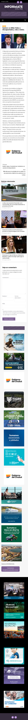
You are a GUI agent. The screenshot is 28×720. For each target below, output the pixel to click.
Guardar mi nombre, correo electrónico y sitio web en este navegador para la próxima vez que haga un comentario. (14, 312)
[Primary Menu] (2, 20)
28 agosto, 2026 (6, 207)
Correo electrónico (18, 296)
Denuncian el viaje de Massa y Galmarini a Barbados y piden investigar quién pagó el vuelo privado (13, 256)
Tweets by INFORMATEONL (7, 563)
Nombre (4, 296)
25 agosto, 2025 (6, 32)
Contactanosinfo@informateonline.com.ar (10, 569)
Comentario (5, 277)
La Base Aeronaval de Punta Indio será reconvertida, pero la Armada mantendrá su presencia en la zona (13, 204)
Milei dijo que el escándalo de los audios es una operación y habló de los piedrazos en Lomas (14, 172)
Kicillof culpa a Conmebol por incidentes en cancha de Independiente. (14, 166)
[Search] (25, 20)
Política (4, 26)
